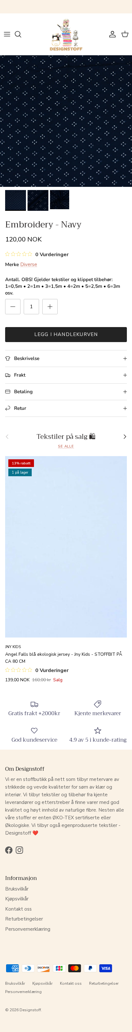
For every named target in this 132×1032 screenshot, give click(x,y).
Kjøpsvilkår (17, 899)
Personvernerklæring (27, 929)
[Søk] (21, 34)
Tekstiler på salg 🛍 (66, 436)
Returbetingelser (24, 919)
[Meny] (7, 34)
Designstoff (30, 1010)
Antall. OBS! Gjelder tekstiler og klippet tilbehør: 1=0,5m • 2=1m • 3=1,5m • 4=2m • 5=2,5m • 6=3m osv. (62, 286)
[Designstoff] (66, 34)
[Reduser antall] (13, 306)
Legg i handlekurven (66, 334)
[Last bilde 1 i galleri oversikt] (66, 121)
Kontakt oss (18, 909)
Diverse (28, 264)
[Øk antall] (50, 306)
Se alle (66, 446)
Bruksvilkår (17, 889)
